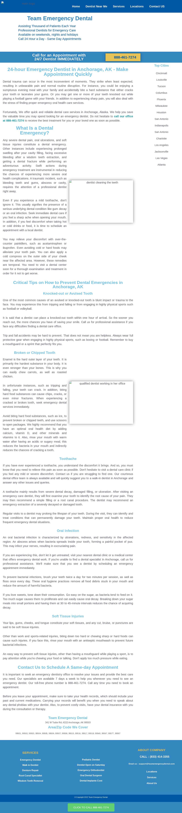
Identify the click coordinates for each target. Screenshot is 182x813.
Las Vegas (161, 158)
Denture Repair (30, 770)
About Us (152, 783)
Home (76, 6)
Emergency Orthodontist (91, 770)
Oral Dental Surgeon (91, 775)
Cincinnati (161, 73)
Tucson (161, 86)
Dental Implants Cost (91, 780)
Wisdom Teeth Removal (30, 781)
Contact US (157, 6)
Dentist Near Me (96, 6)
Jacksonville (161, 151)
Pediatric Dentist (91, 759)
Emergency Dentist (30, 760)
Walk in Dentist (30, 765)
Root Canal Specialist (30, 775)
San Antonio (161, 119)
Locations (137, 6)
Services (119, 6)
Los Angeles (161, 145)
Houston (161, 112)
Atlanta (162, 164)
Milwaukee (161, 106)
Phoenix (161, 99)
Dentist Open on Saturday (91, 765)
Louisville (161, 79)
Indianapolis (161, 125)
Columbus (161, 92)
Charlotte (161, 138)
